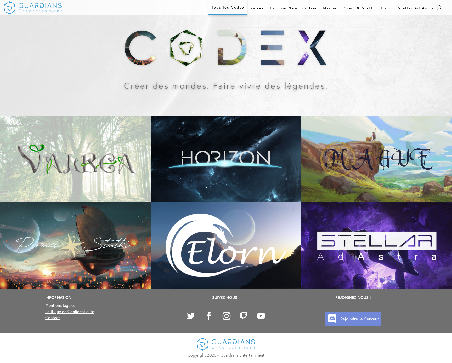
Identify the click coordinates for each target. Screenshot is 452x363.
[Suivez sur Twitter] (191, 316)
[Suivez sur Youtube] (261, 316)
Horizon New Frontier (293, 7)
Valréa (257, 7)
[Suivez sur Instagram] (226, 316)
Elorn (386, 7)
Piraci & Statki (359, 7)
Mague (330, 7)
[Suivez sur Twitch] (243, 316)
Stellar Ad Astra (416, 7)
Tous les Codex (228, 7)
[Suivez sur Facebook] (209, 316)
